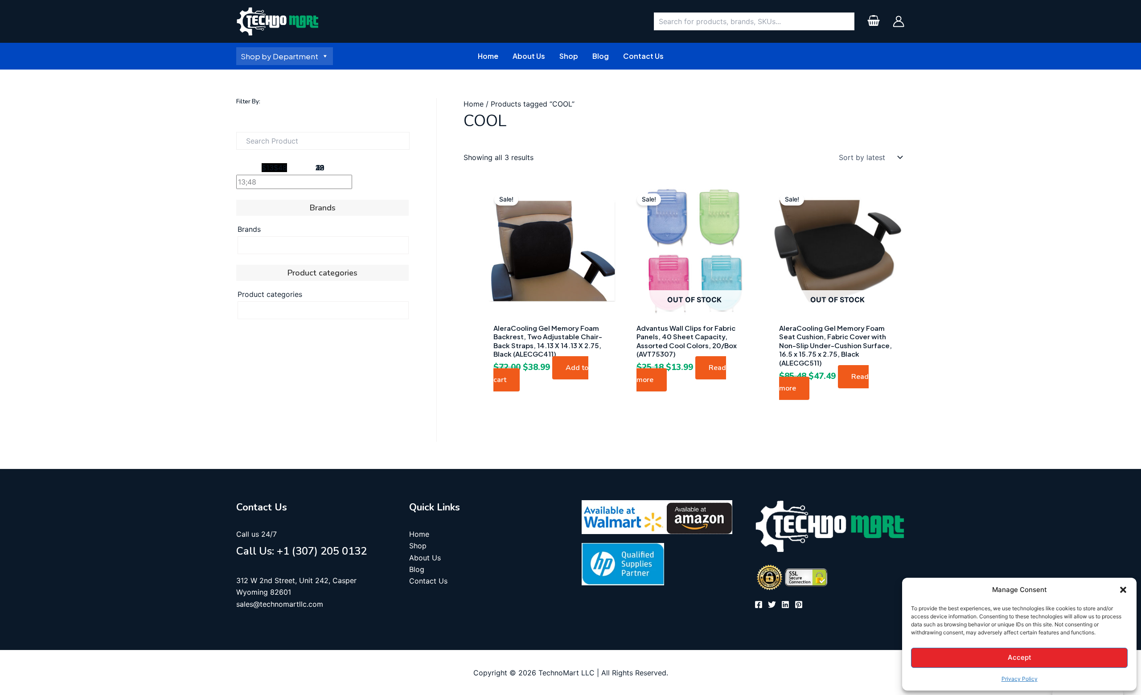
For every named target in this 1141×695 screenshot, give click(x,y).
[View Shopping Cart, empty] (873, 22)
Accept (1019, 657)
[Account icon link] (898, 21)
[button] (1123, 589)
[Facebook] (759, 604)
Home (474, 103)
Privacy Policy (1019, 678)
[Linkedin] (785, 604)
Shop (418, 545)
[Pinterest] (799, 604)
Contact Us (428, 580)
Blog (416, 569)
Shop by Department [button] (279, 56)
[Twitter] (772, 604)
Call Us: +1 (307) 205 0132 (301, 551)
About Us (425, 557)
